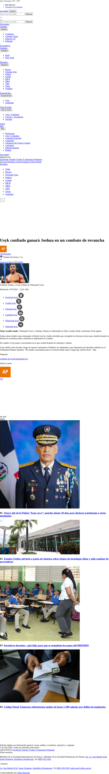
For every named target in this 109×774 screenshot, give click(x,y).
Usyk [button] (25, 359)
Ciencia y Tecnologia (14, 117)
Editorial (8, 41)
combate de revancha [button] (9, 359)
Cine (7, 100)
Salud (2, 124)
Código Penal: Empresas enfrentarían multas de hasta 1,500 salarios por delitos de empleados (55, 707)
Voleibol (8, 88)
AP (1, 254)
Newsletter (4, 155)
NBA (7, 81)
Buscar (29, 14)
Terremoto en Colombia (13, 7)
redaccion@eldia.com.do (80, 768)
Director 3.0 (10, 39)
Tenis (7, 86)
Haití (7, 55)
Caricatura (9, 145)
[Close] (1, 19)
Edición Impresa (12, 148)
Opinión (3, 27)
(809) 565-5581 (44, 759)
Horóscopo (10, 133)
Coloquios (9, 141)
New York (9, 58)
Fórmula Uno (11, 72)
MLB (7, 79)
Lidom (8, 77)
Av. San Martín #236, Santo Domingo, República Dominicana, (26, 768)
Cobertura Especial (13, 138)
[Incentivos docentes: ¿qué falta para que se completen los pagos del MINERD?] (54, 604)
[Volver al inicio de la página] (2, 200)
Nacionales (4, 24)
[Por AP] (3, 251)
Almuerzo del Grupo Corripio (17, 143)
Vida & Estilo (5, 107)
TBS (7, 84)
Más (2, 126)
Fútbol (8, 74)
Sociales (8, 119)
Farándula (9, 103)
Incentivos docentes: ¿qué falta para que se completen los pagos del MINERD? (46, 645)
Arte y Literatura (12, 114)
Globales (3, 48)
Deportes (4, 62)
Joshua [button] (20, 359)
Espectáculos (5, 93)
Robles (8, 150)
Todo (7, 169)
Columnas (9, 34)
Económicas (5, 46)
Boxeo (8, 69)
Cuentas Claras (11, 36)
